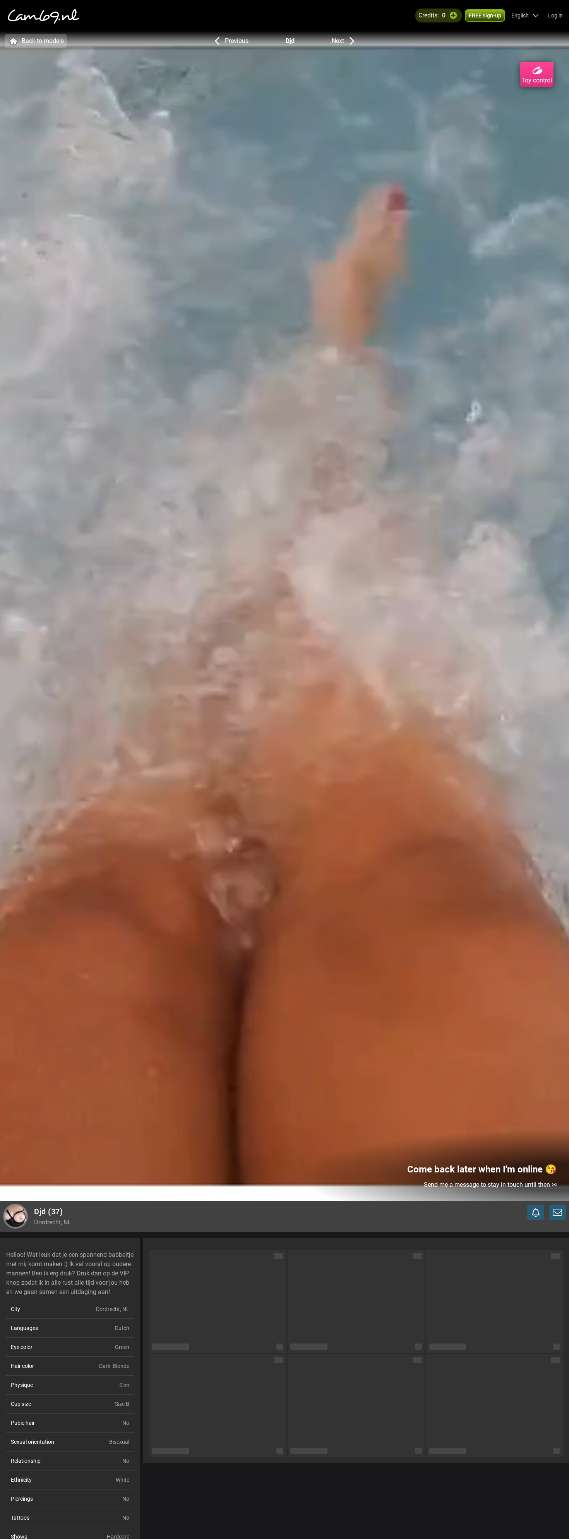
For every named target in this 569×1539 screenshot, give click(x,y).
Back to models (43, 41)
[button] (525, 15)
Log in (555, 15)
